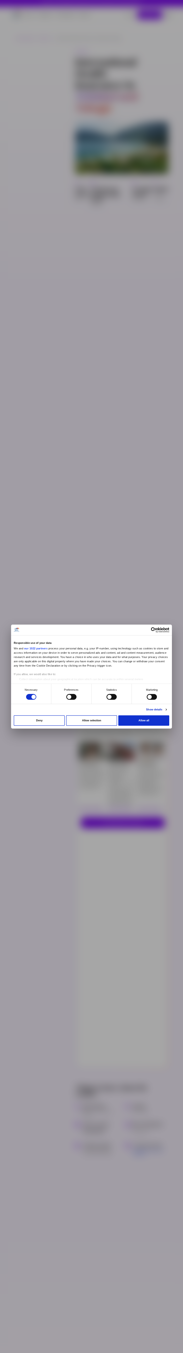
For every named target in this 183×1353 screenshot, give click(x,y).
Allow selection (91, 720)
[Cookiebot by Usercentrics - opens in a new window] (153, 630)
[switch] (71, 697)
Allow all (144, 720)
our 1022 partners (36, 648)
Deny (39, 720)
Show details (154, 709)
